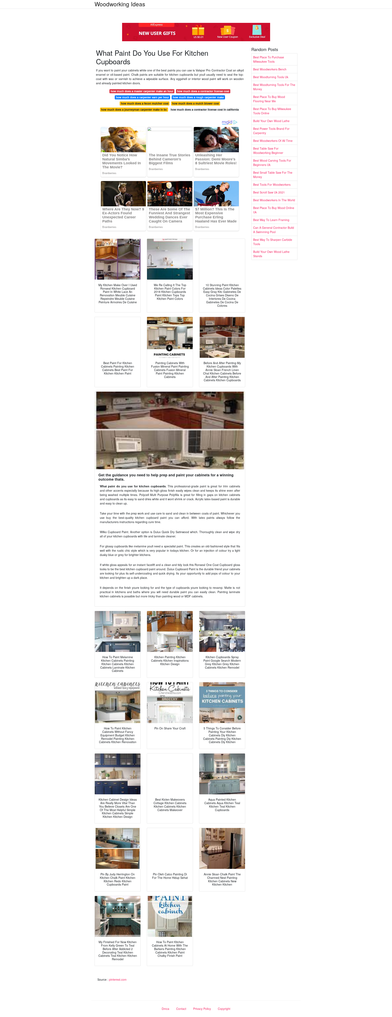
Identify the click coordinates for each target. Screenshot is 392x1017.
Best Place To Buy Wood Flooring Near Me (269, 99)
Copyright (224, 1009)
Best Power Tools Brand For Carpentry (271, 131)
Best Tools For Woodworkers (272, 184)
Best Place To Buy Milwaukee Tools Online (272, 111)
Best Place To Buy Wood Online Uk (273, 210)
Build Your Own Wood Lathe (271, 121)
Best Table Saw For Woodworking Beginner (268, 150)
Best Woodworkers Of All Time (273, 141)
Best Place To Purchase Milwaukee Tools (268, 59)
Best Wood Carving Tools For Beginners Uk (272, 162)
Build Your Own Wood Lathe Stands (271, 254)
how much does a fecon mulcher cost (144, 103)
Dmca (165, 1009)
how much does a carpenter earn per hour (142, 97)
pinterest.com (118, 979)
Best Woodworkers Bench (269, 69)
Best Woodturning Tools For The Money (274, 87)
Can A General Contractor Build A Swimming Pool (273, 230)
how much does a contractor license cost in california (205, 109)
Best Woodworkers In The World (274, 200)
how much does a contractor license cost (203, 91)
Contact (181, 1009)
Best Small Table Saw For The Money (272, 174)
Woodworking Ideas (120, 3)
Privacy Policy (202, 1009)
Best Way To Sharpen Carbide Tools (272, 242)
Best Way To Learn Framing (271, 220)
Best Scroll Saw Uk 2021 (269, 192)
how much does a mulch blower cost (195, 103)
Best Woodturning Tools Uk (270, 77)
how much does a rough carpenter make (198, 97)
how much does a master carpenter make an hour (142, 91)
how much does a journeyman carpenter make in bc (134, 109)
